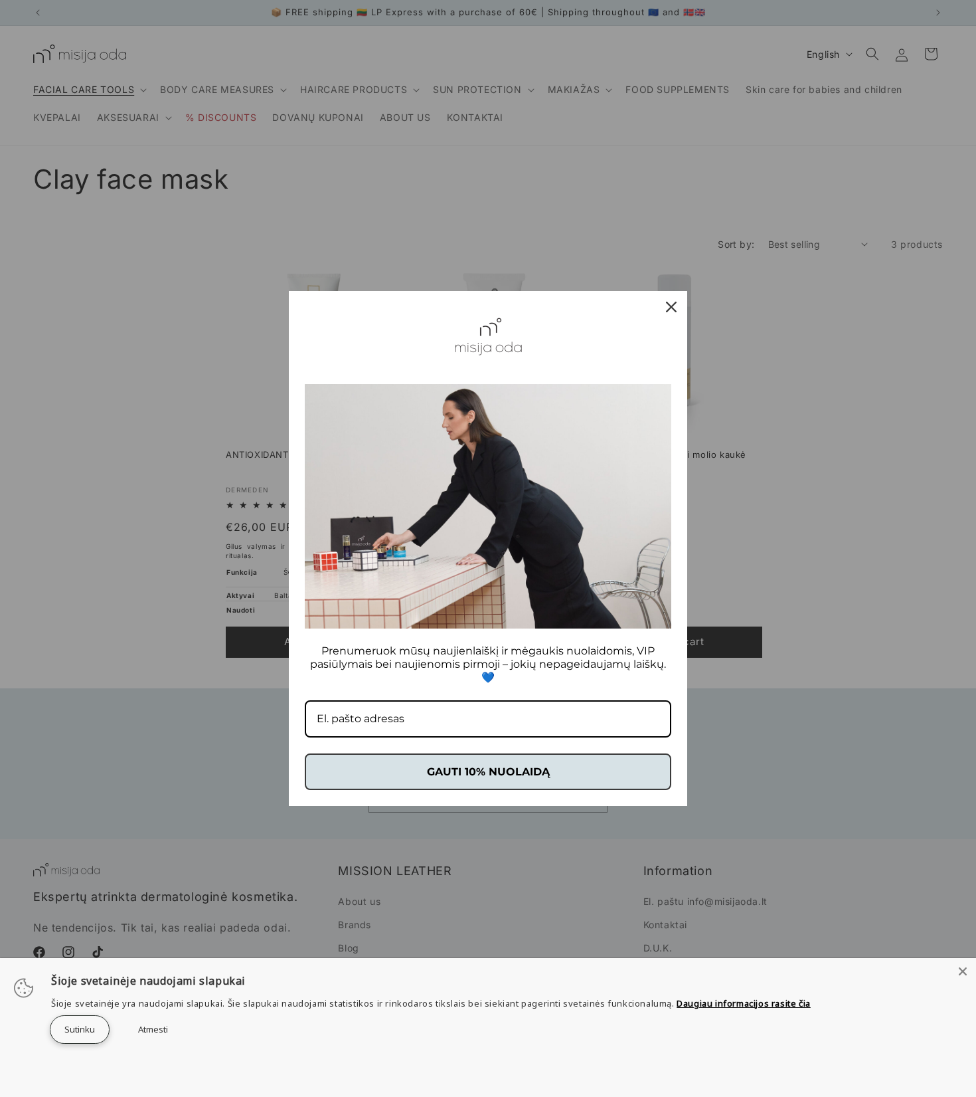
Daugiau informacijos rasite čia (744, 1003)
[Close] (962, 971)
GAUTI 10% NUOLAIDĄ (488, 771)
